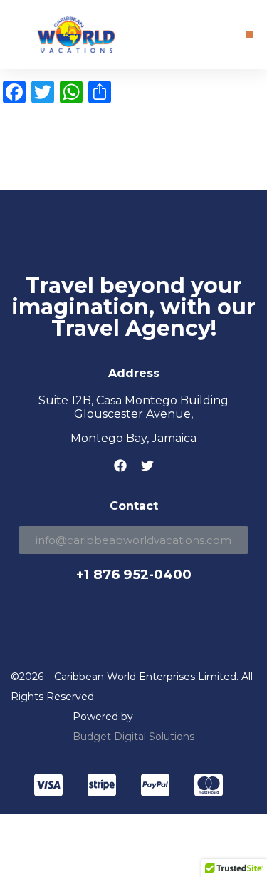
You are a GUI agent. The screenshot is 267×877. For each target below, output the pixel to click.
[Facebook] (120, 465)
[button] (249, 34)
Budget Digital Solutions (133, 736)
